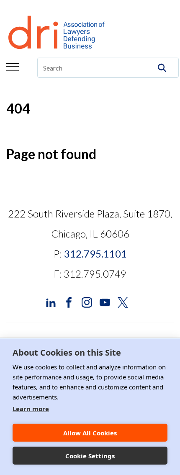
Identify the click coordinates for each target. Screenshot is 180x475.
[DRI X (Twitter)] (123, 302)
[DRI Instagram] (87, 302)
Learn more (31, 408)
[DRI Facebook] (69, 302)
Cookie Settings (90, 456)
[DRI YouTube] (105, 302)
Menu (12, 67)
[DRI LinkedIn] (51, 302)
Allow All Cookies (90, 433)
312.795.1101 (95, 254)
